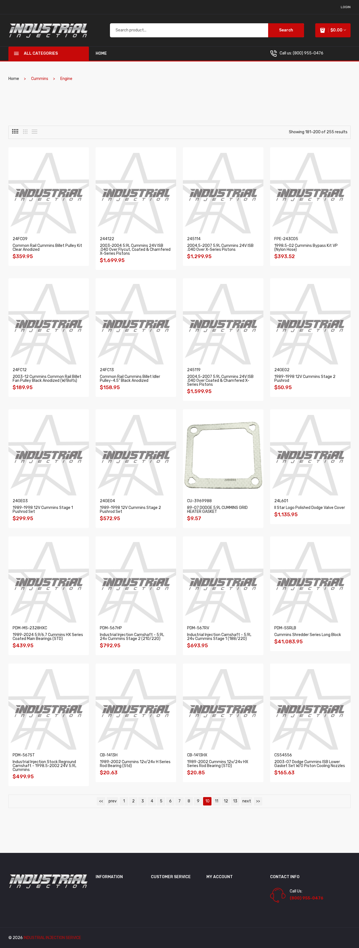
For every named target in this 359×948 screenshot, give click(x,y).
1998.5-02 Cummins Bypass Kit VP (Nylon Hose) (306, 247)
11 (216, 801)
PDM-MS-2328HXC (30, 628)
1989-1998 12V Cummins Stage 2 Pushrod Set (130, 509)
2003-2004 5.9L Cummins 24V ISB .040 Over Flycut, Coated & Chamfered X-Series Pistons (135, 249)
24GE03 (20, 501)
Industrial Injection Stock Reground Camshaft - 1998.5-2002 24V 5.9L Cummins (44, 765)
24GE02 (281, 370)
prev (113, 801)
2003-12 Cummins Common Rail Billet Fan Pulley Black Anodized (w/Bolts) (47, 378)
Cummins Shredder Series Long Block (307, 634)
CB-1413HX (197, 755)
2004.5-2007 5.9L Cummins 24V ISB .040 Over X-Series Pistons (220, 247)
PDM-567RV (198, 628)
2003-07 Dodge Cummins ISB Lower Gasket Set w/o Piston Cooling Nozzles (309, 763)
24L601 (281, 501)
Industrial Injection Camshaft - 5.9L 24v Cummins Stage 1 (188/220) (219, 636)
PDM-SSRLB (285, 628)
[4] (15, 131)
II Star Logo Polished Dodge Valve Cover (309, 507)
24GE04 (107, 501)
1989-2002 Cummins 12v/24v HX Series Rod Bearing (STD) (217, 763)
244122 (107, 239)
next (246, 801)
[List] (34, 131)
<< (101, 801)
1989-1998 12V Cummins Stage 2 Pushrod (304, 378)
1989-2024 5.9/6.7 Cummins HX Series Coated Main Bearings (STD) (48, 636)
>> (258, 801)
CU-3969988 (199, 501)
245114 (194, 239)
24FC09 (20, 239)
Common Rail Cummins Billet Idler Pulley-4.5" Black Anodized (130, 378)
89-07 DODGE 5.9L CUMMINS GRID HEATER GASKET (217, 509)
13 (235, 801)
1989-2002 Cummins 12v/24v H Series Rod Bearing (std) (135, 763)
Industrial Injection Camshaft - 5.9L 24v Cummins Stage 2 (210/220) (132, 636)
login (346, 7)
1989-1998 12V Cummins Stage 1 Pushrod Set (43, 509)
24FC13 (107, 370)
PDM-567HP (111, 628)
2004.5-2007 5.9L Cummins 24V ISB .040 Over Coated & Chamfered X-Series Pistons (220, 380)
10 (207, 801)
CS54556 (283, 755)
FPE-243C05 (286, 239)
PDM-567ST (24, 755)
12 (226, 801)
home (101, 53)
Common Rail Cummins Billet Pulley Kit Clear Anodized (47, 247)
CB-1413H (109, 755)
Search (286, 30)
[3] (25, 131)
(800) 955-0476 (308, 53)
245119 (194, 370)
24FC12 (20, 370)
